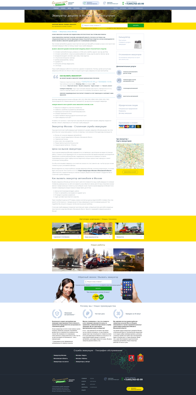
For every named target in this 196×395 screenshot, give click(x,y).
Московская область (61, 358)
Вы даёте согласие (102, 28)
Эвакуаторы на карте (130, 172)
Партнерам (123, 8)
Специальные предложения (128, 109)
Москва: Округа (81, 355)
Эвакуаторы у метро (83, 361)
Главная (55, 8)
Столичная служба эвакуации (61, 386)
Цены (69, 8)
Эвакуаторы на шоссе (61, 361)
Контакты (77, 8)
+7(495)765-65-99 (134, 3)
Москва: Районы (81, 358)
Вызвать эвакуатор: (132, 1)
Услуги (63, 8)
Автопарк (130, 8)
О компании (139, 8)
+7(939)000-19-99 (104, 82)
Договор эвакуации (125, 113)
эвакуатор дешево (56, 388)
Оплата (116, 8)
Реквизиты (122, 111)
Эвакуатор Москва (60, 355)
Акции (84, 8)
